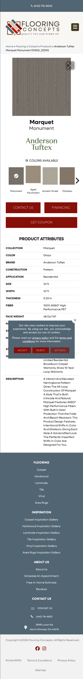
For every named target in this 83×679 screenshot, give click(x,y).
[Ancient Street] (50, 176)
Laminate (41, 483)
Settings (59, 350)
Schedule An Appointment (41, 576)
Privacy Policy (66, 660)
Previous (6, 175)
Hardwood (41, 476)
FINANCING (61, 207)
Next (77, 175)
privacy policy (40, 337)
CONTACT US (45, 608)
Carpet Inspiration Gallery (41, 519)
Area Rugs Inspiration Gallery (41, 552)
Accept (22, 350)
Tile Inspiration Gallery (41, 539)
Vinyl (41, 496)
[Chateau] (67, 176)
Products (46, 46)
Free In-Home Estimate (41, 582)
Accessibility (14, 660)
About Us (41, 569)
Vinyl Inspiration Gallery (41, 546)
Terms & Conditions (39, 660)
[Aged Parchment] (33, 174)
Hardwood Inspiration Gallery (41, 526)
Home (9, 46)
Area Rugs (41, 502)
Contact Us (23, 207)
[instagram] (44, 649)
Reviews (41, 589)
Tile (41, 489)
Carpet (33, 46)
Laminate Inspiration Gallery (41, 533)
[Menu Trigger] (75, 27)
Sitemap (40, 670)
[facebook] (37, 649)
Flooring (21, 46)
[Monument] (16, 176)
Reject (40, 350)
